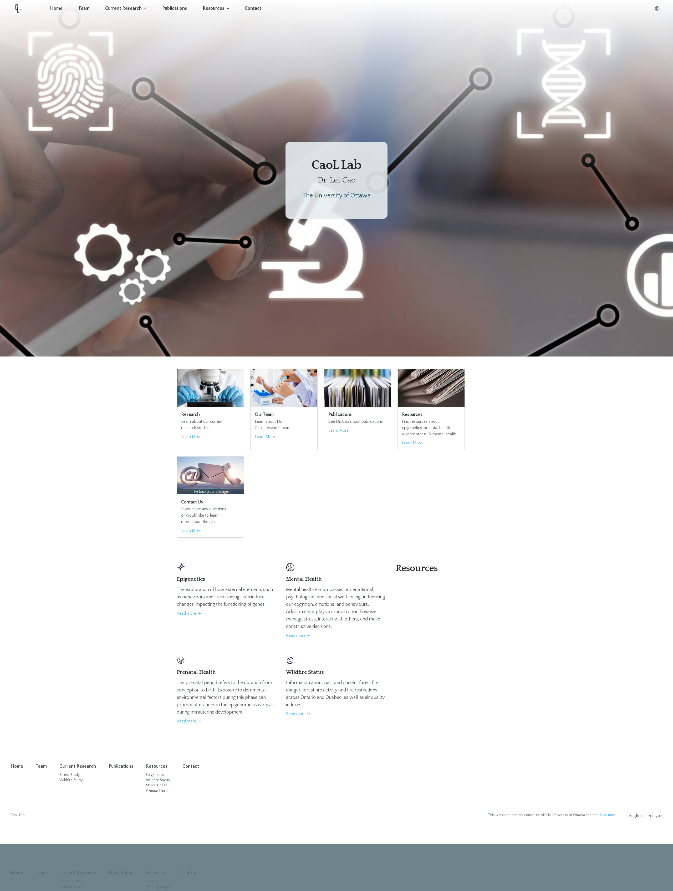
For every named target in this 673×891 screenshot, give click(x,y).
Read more (189, 613)
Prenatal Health (157, 790)
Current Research (123, 8)
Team (83, 8)
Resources (213, 8)
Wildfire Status (158, 780)
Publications (174, 8)
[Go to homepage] (27, 8)
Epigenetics (155, 775)
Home (56, 8)
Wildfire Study (71, 780)
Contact (253, 8)
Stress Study (69, 775)
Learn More (191, 436)
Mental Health (156, 785)
